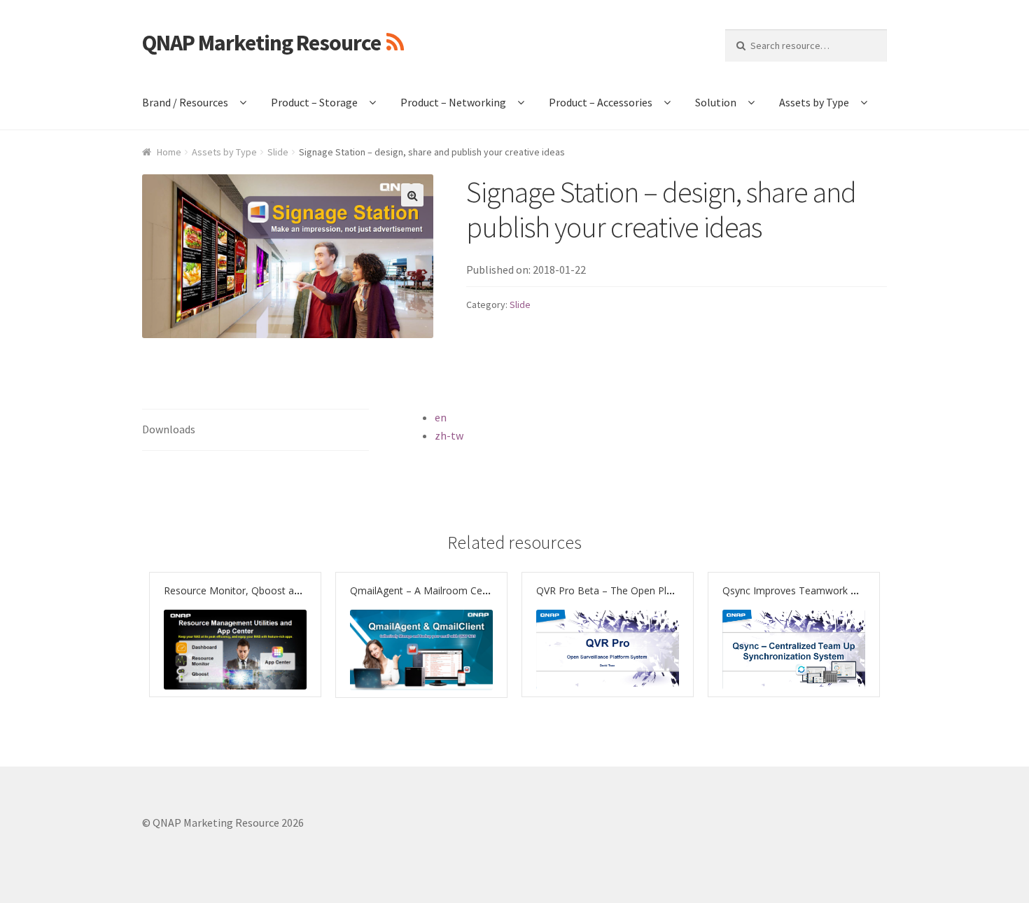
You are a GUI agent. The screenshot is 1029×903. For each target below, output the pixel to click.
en (441, 417)
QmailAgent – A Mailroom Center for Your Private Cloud (476, 590)
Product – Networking (453, 102)
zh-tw (449, 435)
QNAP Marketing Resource (261, 43)
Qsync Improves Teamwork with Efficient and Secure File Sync (863, 590)
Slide (277, 152)
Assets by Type (814, 102)
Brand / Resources (185, 102)
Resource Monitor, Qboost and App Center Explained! (285, 590)
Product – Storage (314, 102)
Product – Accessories (600, 102)
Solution (715, 102)
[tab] (255, 430)
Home (169, 152)
